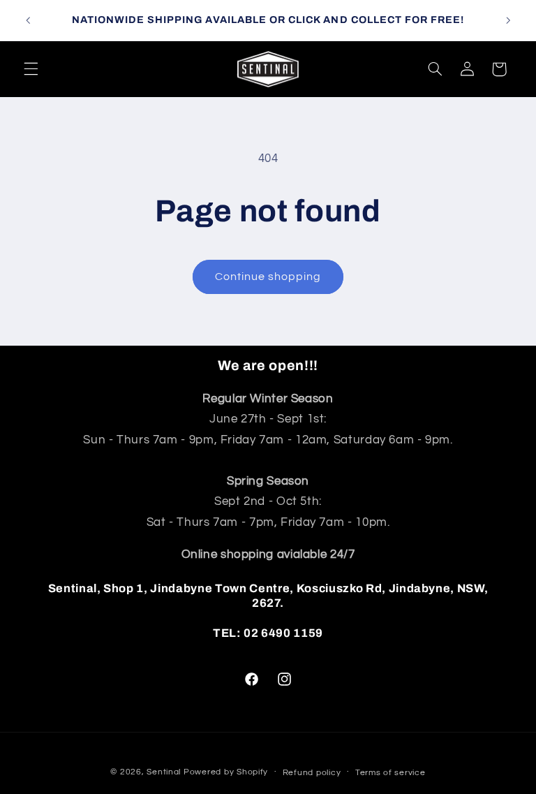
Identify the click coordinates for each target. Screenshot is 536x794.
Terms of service (390, 773)
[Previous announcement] (28, 20)
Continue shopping (268, 276)
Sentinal (164, 772)
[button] (31, 69)
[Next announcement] (508, 20)
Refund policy (312, 773)
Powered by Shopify (226, 772)
